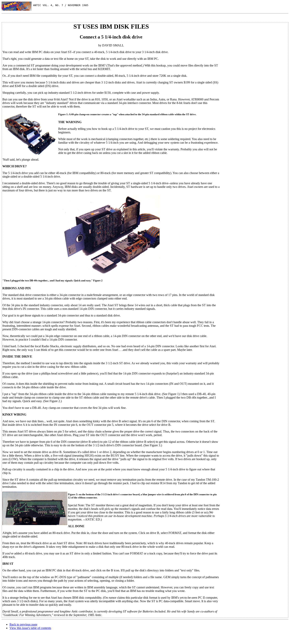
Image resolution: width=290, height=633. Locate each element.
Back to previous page (23, 624)
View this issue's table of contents (30, 628)
